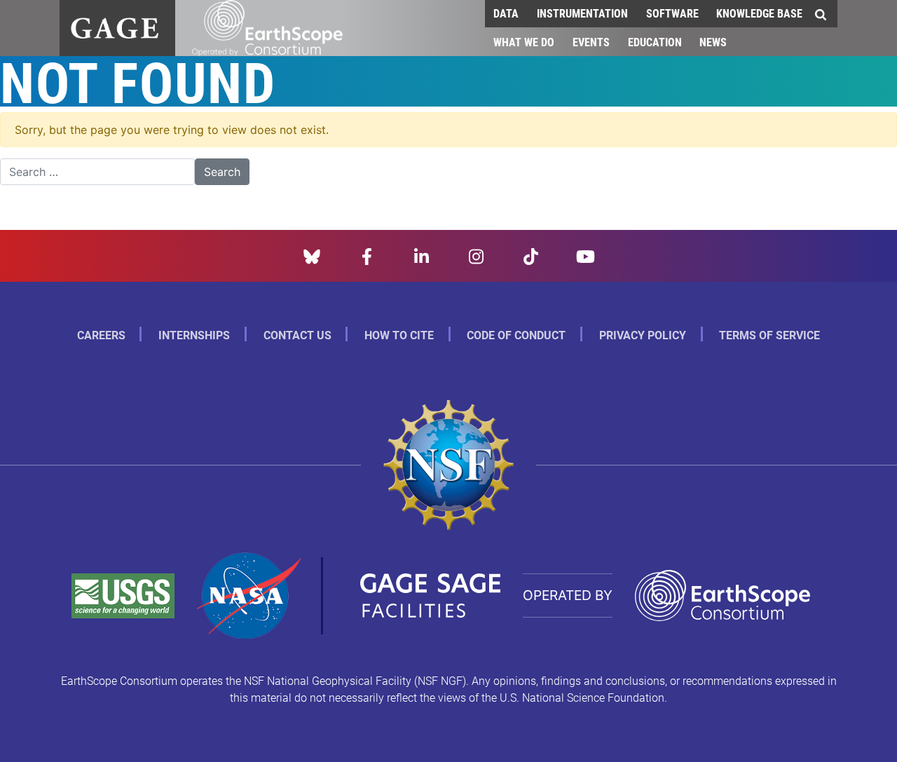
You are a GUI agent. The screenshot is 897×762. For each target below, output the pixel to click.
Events (591, 41)
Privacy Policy (642, 334)
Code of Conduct (516, 334)
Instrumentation (582, 13)
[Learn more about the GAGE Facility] (114, 26)
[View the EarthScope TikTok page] (530, 254)
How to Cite (399, 334)
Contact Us (297, 334)
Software (672, 13)
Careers (101, 334)
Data (506, 13)
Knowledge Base (759, 13)
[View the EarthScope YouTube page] (585, 254)
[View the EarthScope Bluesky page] (311, 254)
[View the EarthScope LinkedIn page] (421, 254)
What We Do (523, 41)
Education (655, 41)
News (713, 41)
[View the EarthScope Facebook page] (367, 254)
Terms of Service (769, 334)
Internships (194, 334)
